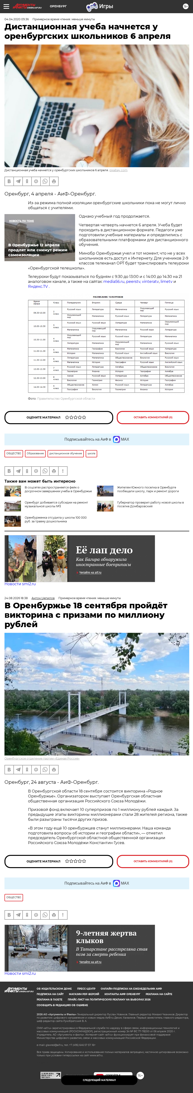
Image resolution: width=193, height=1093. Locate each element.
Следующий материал (99, 1080)
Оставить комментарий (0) (153, 417)
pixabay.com (118, 170)
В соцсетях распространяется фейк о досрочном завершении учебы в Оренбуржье (58, 489)
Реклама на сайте (159, 994)
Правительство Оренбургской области (66, 398)
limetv (166, 281)
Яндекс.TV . (38, 286)
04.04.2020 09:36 (16, 19)
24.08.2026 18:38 (16, 598)
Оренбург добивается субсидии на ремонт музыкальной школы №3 (56, 504)
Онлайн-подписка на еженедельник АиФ (131, 988)
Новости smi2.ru (20, 584)
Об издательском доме (54, 988)
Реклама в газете (49, 999)
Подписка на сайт (50, 994)
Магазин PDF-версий (84, 994)
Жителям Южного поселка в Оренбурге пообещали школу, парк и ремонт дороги (148, 489)
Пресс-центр (86, 988)
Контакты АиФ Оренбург (122, 994)
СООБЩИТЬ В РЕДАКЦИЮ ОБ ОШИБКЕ (62, 1005)
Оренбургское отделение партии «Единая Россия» (42, 758)
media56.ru (114, 281)
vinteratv (150, 281)
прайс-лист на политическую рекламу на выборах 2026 (109, 999)
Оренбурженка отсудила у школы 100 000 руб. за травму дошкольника (56, 519)
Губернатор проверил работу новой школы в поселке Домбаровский (150, 504)
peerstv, (134, 281)
